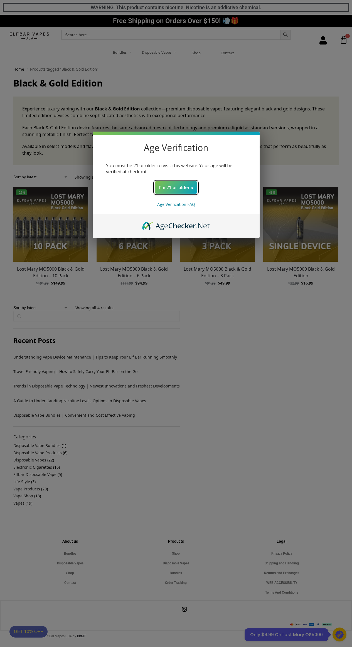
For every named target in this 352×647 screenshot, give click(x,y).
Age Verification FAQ (176, 204)
